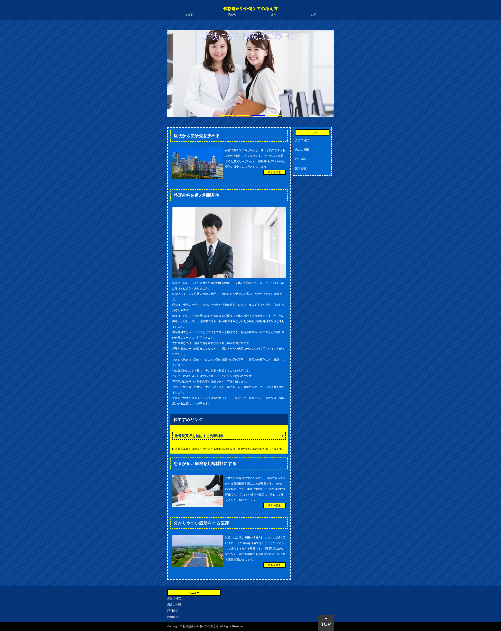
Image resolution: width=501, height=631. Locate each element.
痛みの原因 (302, 149)
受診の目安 (302, 140)
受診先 (232, 14)
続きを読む (274, 172)
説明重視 (300, 168)
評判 (273, 14)
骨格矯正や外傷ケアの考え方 (250, 8)
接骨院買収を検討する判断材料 (199, 436)
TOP (326, 624)
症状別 (189, 14)
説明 (313, 14)
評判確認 (300, 159)
